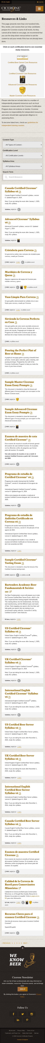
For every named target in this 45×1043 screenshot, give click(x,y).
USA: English (6, 2)
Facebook (13, 1014)
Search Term (8, 172)
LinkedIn (18, 1020)
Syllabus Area (8, 161)
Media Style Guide (27, 1033)
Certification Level (10, 150)
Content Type (8, 140)
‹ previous (6, 943)
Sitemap (36, 1033)
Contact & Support (22, 1039)
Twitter (22, 1014)
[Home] (11, 9)
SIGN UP (22, 989)
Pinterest (27, 1020)
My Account (12, 1030)
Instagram (31, 1014)
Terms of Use (30, 1030)
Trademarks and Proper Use (12, 1033)
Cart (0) (41, 2)
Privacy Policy (21, 1030)
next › (25, 943)
